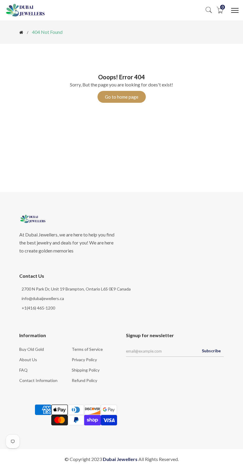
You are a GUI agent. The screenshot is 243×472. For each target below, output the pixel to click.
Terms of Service (87, 349)
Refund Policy (84, 380)
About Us (28, 359)
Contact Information (38, 380)
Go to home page (121, 97)
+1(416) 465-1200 (38, 307)
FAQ (23, 369)
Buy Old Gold (31, 349)
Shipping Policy (86, 369)
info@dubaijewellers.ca (43, 298)
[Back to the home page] (21, 32)
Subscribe (211, 350)
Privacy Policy (84, 359)
